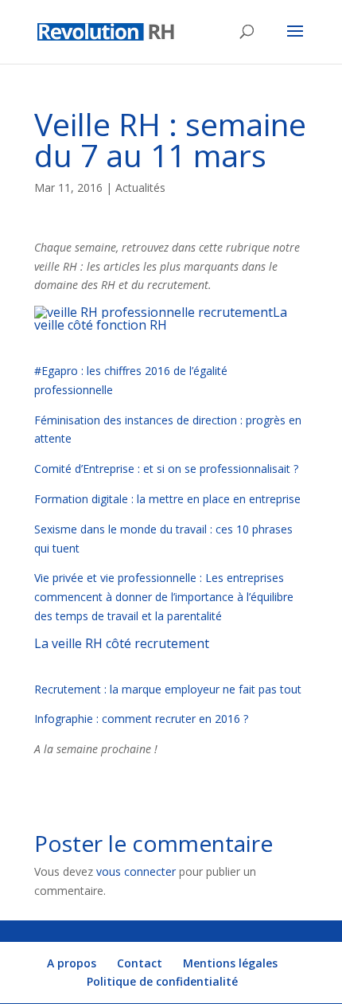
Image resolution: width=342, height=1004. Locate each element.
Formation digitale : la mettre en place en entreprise (167, 498)
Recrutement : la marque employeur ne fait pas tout (167, 689)
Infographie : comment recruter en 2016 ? (142, 718)
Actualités (140, 187)
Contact (139, 963)
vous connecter (136, 871)
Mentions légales (230, 963)
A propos (71, 963)
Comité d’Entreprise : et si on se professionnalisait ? (167, 468)
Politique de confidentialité (162, 981)
